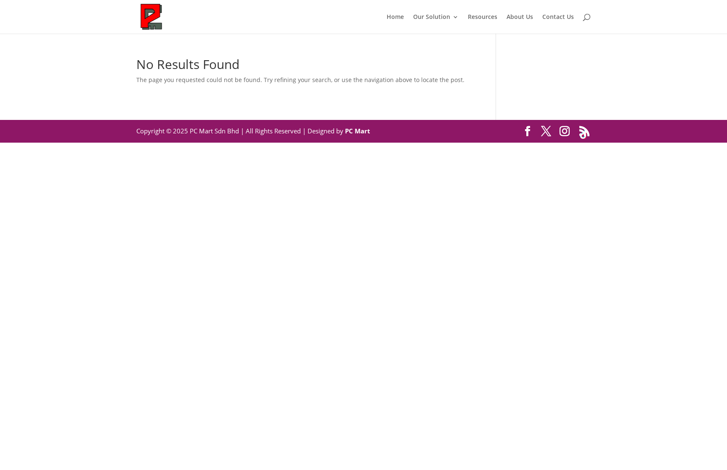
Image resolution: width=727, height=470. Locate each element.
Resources (482, 17)
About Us (520, 17)
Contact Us (558, 17)
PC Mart (357, 131)
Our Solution (431, 17)
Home (395, 17)
